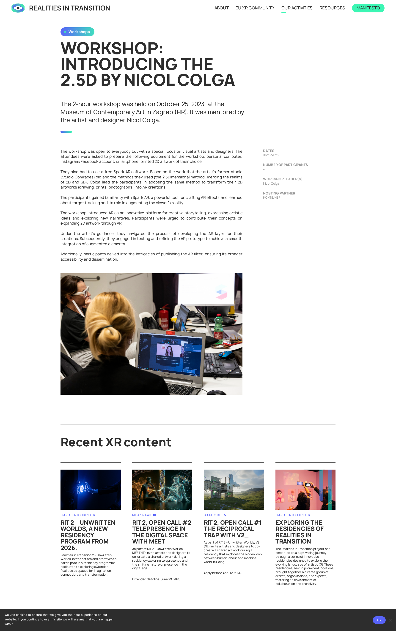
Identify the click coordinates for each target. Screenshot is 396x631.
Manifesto (368, 8)
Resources (332, 8)
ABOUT (221, 8)
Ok (379, 620)
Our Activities (297, 8)
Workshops (79, 31)
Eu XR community (255, 8)
